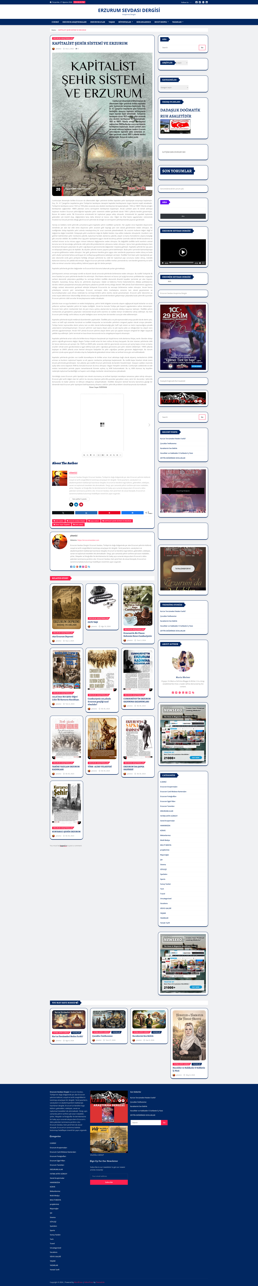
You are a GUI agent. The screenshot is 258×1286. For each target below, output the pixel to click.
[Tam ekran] (203, 263)
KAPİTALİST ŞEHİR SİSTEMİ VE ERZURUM (72, 30)
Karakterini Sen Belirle (168, 448)
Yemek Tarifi (165, 923)
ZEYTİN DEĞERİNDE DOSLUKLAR (172, 458)
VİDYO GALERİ (165, 908)
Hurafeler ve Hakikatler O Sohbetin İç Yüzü (176, 453)
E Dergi (55, 22)
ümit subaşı (79, 524)
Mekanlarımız (143, 22)
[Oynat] (163, 263)
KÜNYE (163, 830)
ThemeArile (100, 1282)
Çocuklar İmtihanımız (168, 443)
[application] (183, 252)
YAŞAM (112, 22)
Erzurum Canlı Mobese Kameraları (173, 791)
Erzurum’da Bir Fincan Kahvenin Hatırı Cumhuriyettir (137, 635)
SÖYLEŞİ (163, 869)
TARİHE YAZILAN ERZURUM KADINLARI (66, 768)
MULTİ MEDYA (165, 845)
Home (53, 30)
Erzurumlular (97, 22)
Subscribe (109, 1182)
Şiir (161, 860)
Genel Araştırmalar (167, 821)
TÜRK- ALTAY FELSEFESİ (100, 766)
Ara (164, 202)
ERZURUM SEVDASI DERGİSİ (129, 10)
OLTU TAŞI (93, 622)
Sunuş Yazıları (165, 884)
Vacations (164, 903)
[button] (183, 252)
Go (202, 47)
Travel (162, 894)
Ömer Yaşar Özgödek (62, 524)
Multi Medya (160, 22)
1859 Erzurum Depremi (62, 636)
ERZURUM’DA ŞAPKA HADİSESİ (133, 768)
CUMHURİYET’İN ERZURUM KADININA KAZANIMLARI (137, 700)
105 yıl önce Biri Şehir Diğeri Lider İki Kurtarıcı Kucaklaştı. (65, 698)
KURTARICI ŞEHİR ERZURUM (66, 831)
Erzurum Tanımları (167, 806)
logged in (63, 846)
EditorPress (88, 1282)
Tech (162, 889)
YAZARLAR (177, 22)
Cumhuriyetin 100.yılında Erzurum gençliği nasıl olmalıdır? (99, 701)
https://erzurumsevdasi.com (88, 540)
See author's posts (79, 499)
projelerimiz (164, 850)
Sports (162, 879)
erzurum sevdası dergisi (77, 521)
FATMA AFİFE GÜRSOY (168, 816)
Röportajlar (124, 22)
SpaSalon (163, 874)
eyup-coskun (94, 521)
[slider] (181, 262)
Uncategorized (165, 898)
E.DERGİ (163, 782)
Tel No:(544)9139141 (183, 569)
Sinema (163, 864)
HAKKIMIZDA (165, 825)
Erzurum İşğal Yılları (167, 801)
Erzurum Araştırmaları (74, 22)
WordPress (78, 1282)
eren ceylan (59, 521)
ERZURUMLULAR (166, 811)
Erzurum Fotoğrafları (168, 796)
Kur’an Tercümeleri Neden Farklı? (173, 439)
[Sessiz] (200, 263)
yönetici (58, 49)
